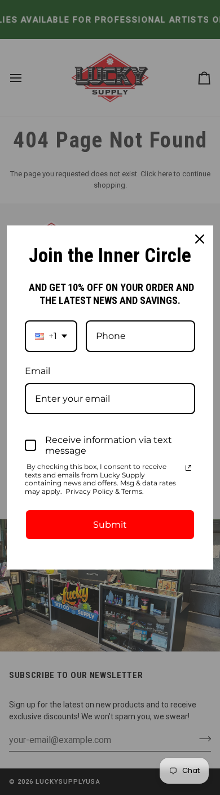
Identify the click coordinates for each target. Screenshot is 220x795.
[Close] (199, 239)
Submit (110, 524)
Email (37, 371)
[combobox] (51, 335)
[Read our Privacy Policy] (188, 468)
